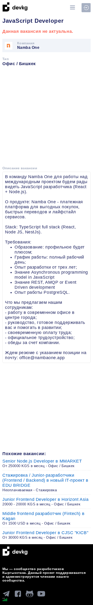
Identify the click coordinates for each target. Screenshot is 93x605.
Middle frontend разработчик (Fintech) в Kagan (43, 518)
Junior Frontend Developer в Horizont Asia (45, 501)
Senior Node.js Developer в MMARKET (42, 463)
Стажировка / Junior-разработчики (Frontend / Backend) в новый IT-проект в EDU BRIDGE (45, 482)
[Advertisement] (46, 117)
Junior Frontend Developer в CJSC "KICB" (45, 534)
